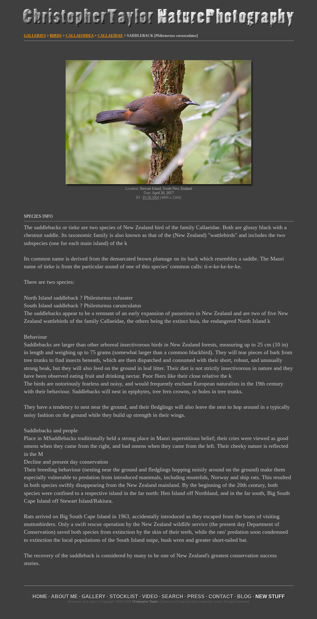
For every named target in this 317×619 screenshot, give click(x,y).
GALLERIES (35, 35)
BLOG (244, 596)
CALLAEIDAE (110, 35)
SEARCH (172, 596)
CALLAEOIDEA (79, 35)
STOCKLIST (124, 596)
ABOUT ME (64, 596)
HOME (40, 596)
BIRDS (56, 35)
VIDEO (150, 596)
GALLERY (94, 596)
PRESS (196, 596)
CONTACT (221, 596)
